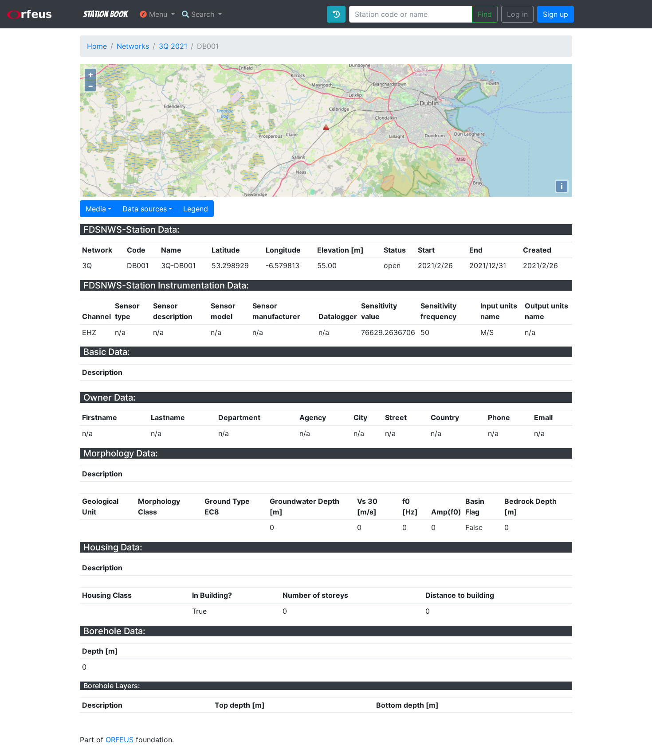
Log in (517, 14)
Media (96, 208)
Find (485, 14)
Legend (195, 208)
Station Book (105, 14)
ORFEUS (120, 739)
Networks (133, 46)
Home (97, 46)
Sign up (555, 14)
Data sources (144, 208)
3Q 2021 (173, 46)
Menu (158, 14)
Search (202, 14)
